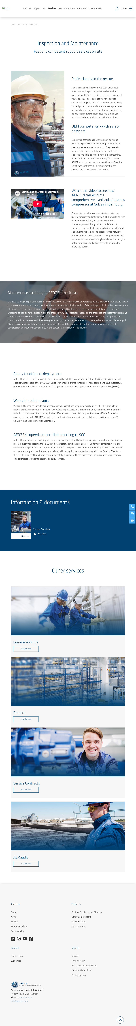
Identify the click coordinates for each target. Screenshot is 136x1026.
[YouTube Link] (26, 939)
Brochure (42, 534)
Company (81, 8)
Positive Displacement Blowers (87, 912)
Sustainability (17, 931)
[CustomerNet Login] (131, 8)
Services (52, 8)
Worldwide (16, 961)
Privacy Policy (78, 961)
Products (26, 8)
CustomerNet (95, 8)
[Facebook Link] (32, 939)
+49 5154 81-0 (25, 998)
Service (14, 922)
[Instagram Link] (20, 939)
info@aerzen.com (19, 1001)
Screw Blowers (79, 922)
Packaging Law (79, 975)
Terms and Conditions (82, 970)
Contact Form (17, 956)
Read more (26, 649)
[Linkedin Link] (14, 939)
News (13, 917)
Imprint (75, 956)
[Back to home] (5, 8)
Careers (14, 912)
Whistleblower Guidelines (84, 966)
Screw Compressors (81, 917)
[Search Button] (117, 8)
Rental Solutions (67, 8)
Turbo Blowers (78, 926)
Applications (39, 8)
